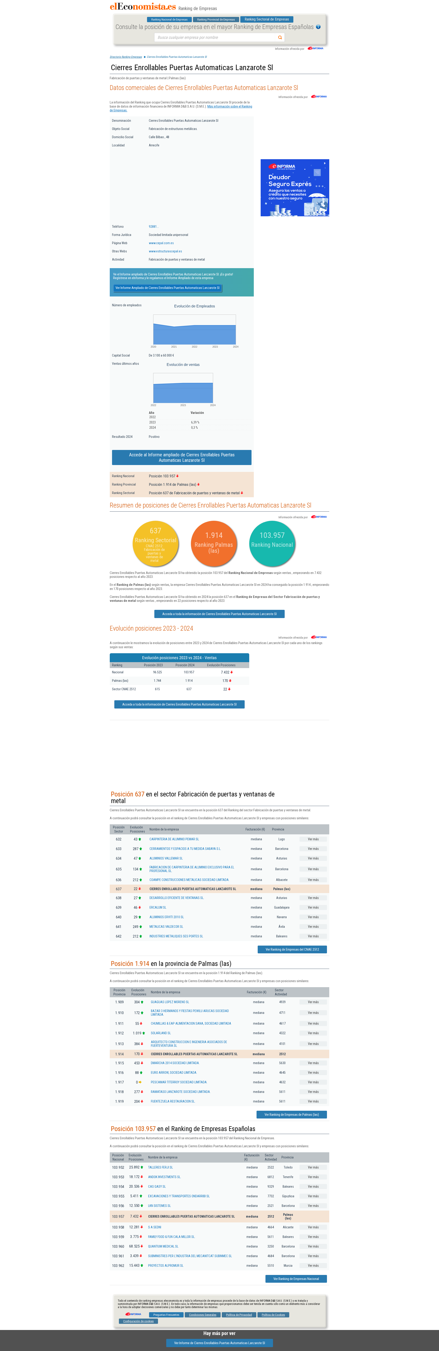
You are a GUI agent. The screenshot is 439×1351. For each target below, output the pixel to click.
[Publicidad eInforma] (295, 215)
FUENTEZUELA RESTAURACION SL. (173, 1101)
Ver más (313, 839)
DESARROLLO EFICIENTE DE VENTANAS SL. (177, 898)
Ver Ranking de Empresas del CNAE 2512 (292, 949)
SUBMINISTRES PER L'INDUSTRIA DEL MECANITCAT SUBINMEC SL (190, 1256)
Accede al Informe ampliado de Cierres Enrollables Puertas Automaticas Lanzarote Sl (182, 457)
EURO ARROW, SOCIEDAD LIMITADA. (174, 1072)
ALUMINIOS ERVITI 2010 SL (167, 917)
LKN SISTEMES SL (159, 1206)
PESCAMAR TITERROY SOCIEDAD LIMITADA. (179, 1082)
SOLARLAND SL (161, 1033)
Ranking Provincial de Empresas (216, 19)
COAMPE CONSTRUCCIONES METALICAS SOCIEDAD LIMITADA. (189, 880)
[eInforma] (133, 1312)
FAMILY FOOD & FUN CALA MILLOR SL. (171, 1237)
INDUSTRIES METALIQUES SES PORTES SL (176, 936)
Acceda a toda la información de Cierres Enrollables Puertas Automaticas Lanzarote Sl (219, 614)
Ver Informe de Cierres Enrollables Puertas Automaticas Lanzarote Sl (219, 1343)
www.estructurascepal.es (165, 251)
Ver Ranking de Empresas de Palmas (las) (292, 1115)
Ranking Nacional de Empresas (169, 19)
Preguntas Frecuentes (166, 1315)
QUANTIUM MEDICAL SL (163, 1246)
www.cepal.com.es (161, 243)
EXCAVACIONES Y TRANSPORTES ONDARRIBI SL (179, 1196)
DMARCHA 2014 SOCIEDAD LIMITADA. (175, 1063)
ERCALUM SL (158, 907)
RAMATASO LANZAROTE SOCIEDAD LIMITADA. (181, 1092)
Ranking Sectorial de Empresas (267, 19)
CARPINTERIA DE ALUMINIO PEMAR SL (174, 839)
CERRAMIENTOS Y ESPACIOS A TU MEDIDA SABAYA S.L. (185, 849)
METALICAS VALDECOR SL (166, 926)
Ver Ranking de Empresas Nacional (296, 1279)
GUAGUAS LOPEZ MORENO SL (170, 1002)
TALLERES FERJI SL (160, 1167)
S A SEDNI (154, 1227)
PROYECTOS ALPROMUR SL (165, 1265)
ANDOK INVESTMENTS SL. (164, 1177)
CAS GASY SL (157, 1186)
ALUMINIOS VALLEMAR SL (166, 858)
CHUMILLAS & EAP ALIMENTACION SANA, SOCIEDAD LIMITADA (191, 1023)
